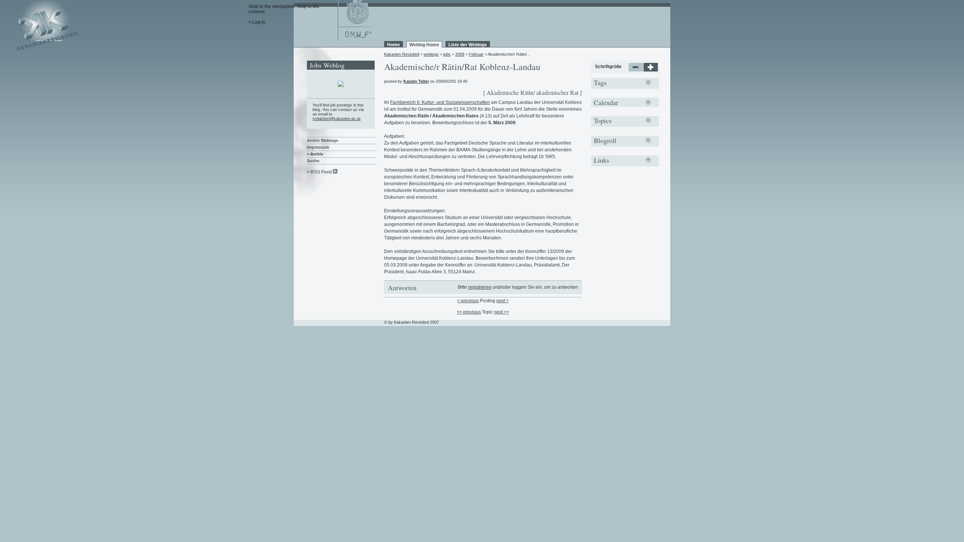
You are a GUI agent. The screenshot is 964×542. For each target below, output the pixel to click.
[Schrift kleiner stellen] (636, 70)
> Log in (257, 22)
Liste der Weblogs (467, 44)
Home (393, 44)
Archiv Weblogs (322, 140)
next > (502, 300)
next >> (501, 312)
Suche (313, 160)
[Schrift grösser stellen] (651, 70)
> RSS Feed (319, 172)
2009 (459, 54)
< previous (468, 300)
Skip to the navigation (271, 6)
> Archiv (315, 154)
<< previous (469, 312)
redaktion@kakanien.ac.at (336, 118)
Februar (476, 54)
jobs (447, 54)
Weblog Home (424, 44)
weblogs (431, 54)
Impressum (318, 147)
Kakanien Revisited (401, 54)
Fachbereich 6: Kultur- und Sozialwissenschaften (440, 102)
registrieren (479, 287)
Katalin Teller (416, 81)
